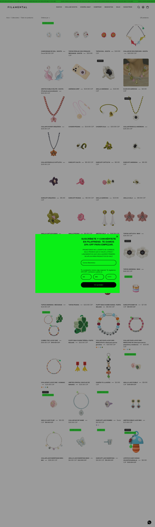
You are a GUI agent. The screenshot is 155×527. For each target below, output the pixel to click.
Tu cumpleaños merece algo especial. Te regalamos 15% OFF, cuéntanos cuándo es (98, 271)
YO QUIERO (98, 285)
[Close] (117, 234)
